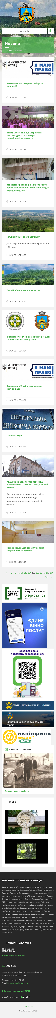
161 (47, 577)
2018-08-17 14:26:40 (17, 301)
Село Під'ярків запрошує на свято (24, 290)
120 (29, 572)
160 (51, 572)
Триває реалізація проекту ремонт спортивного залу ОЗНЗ (25, 549)
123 (42, 572)
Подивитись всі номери (13, 955)
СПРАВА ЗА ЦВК (14, 435)
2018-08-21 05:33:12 (17, 201)
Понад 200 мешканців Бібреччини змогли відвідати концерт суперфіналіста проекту (24, 135)
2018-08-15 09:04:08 (17, 400)
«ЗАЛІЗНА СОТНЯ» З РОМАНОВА (23, 236)
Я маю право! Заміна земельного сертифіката (24, 387)
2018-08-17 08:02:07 (17, 350)
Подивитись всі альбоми (17, 791)
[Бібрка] (26, 862)
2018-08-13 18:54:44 (17, 446)
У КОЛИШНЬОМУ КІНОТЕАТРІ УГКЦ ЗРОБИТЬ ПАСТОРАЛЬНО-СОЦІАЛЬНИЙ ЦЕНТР (27, 484)
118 (21, 572)
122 (37, 572)
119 (25, 572)
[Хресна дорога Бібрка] (26, 833)
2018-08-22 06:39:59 (17, 97)
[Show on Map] (51, 31)
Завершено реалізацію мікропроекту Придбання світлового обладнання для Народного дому (27, 187)
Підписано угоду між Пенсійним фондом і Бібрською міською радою (28, 338)
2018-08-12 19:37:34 (17, 562)
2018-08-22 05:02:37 (17, 149)
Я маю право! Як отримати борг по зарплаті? (25, 84)
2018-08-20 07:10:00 (17, 255)
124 (46, 572)
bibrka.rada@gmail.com (17, 983)
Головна (8, 50)
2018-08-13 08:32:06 (17, 512)
